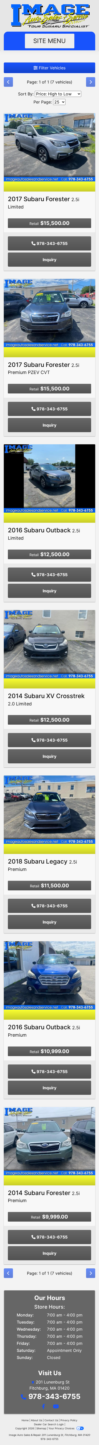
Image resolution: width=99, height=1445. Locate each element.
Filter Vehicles (51, 67)
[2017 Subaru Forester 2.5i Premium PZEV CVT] (49, 312)
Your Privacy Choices (61, 1428)
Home (25, 1420)
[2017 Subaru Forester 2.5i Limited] (49, 146)
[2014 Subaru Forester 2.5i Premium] (49, 1140)
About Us (36, 1420)
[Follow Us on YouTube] (55, 1406)
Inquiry (49, 259)
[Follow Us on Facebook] (43, 1406)
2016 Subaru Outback (44, 1030)
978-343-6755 (52, 243)
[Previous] (8, 82)
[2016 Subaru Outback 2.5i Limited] (49, 478)
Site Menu (49, 41)
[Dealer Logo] (49, 16)
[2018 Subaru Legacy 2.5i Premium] (49, 809)
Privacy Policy (68, 1420)
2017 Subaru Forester (43, 202)
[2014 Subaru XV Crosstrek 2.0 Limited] (49, 643)
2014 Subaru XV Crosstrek (46, 699)
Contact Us (51, 1420)
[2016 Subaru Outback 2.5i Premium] (49, 974)
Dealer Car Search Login (49, 1424)
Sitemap (41, 1428)
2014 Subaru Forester (44, 1196)
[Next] (90, 82)
